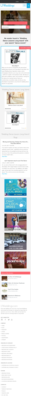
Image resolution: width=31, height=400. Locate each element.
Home (3, 325)
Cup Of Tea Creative (13, 289)
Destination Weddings (7, 379)
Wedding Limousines (7, 353)
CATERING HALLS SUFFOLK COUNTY (10, 365)
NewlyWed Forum (6, 375)
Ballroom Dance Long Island (15, 105)
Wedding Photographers (8, 345)
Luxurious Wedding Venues (9, 381)
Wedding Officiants (7, 357)
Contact (4, 387)
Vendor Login (5, 393)
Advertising (5, 337)
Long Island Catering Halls (9, 347)
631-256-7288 (5, 395)
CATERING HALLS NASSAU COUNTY (10, 367)
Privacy (4, 391)
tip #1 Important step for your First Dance (16, 160)
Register (4, 329)
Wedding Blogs (6, 377)
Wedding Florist (6, 351)
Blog (3, 327)
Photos (4, 335)
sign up (26, 1)
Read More (4, 156)
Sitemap (4, 339)
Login (17, 1)
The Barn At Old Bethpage (14, 277)
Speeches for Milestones (14, 295)
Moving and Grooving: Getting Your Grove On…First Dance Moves (16, 142)
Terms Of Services (7, 389)
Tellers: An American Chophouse (16, 283)
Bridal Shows (5, 333)
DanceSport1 (15, 66)
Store (3, 331)
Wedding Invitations (7, 359)
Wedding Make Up (6, 355)
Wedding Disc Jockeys (7, 349)
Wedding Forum (6, 373)
